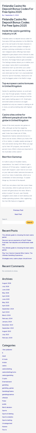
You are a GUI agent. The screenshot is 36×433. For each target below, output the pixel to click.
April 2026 (5, 296)
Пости (4, 430)
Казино (4, 426)
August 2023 (6, 331)
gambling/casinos (8, 394)
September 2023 (8, 328)
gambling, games (8, 388)
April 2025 (5, 305)
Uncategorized (7, 423)
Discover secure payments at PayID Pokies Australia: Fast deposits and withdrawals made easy (17, 242)
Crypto (4, 378)
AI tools (4, 359)
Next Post (18, 214)
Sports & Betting (7, 414)
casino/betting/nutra (9, 372)
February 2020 (7, 338)
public (4, 404)
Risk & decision (7, 407)
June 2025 (5, 299)
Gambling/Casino (8, 391)
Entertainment (7, 382)
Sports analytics (7, 417)
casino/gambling (7, 375)
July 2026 (5, 286)
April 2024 (5, 312)
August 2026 (6, 283)
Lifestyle (5, 398)
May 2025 (5, 302)
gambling (5, 385)
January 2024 (7, 322)
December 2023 (7, 325)
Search (4, 219)
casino (4, 366)
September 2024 (8, 309)
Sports (4, 410)
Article (4, 362)
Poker (4, 401)
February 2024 (7, 318)
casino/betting (7, 369)
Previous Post (18, 210)
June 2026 (6, 290)
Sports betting (7, 420)
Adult (4, 356)
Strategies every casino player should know (17, 258)
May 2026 (5, 293)
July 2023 (5, 334)
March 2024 (6, 315)
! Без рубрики (7, 349)
